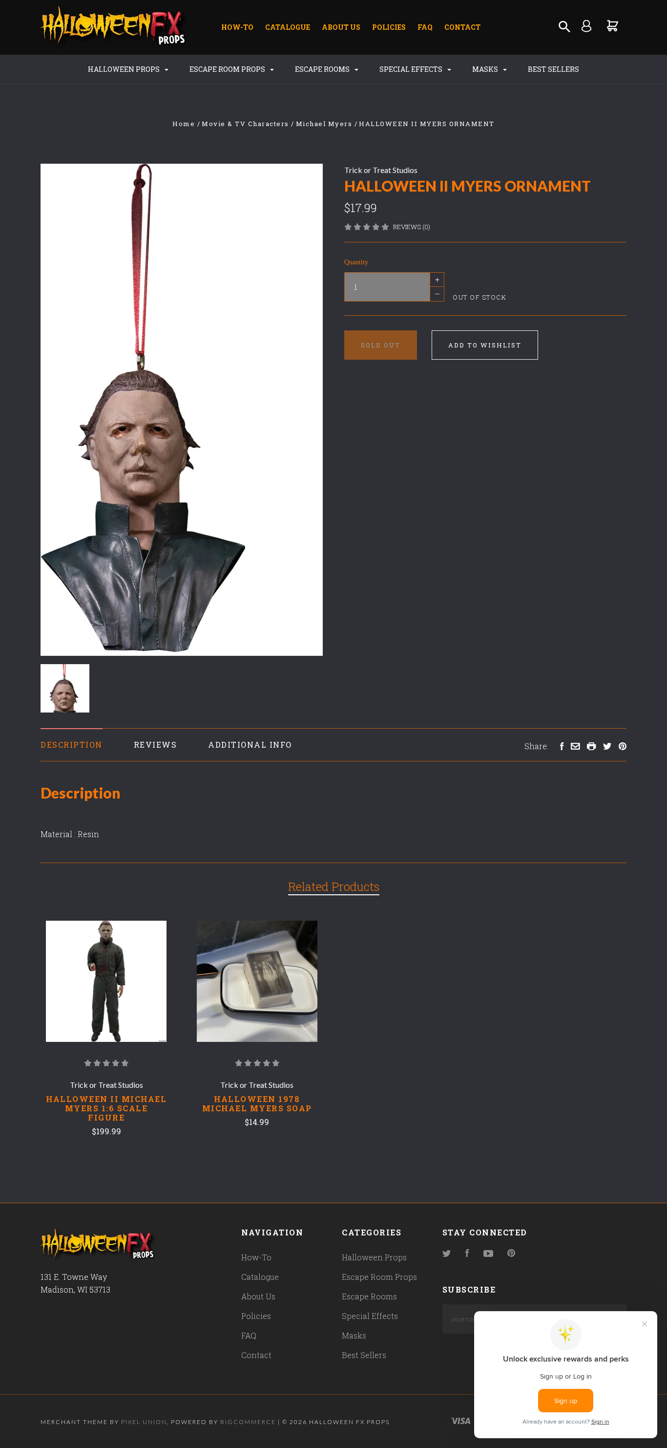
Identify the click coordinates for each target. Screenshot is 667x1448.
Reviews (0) (411, 226)
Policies (389, 27)
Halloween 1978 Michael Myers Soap (257, 1103)
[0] (613, 25)
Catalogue (287, 27)
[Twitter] (446, 1254)
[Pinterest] (511, 1254)
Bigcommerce (248, 1422)
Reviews (155, 744)
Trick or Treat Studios (380, 169)
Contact (462, 27)
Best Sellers (553, 69)
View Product (106, 981)
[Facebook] (467, 1254)
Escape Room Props (228, 69)
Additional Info (250, 744)
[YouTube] (488, 1254)
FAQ (425, 27)
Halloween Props (124, 69)
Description (72, 744)
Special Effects (411, 69)
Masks (486, 69)
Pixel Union (144, 1422)
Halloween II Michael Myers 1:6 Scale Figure (106, 1108)
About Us (341, 27)
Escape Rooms (323, 69)
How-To (237, 27)
